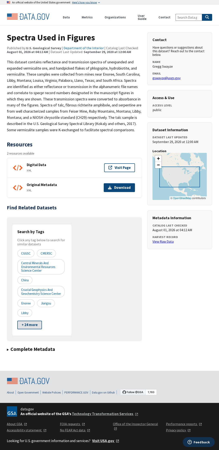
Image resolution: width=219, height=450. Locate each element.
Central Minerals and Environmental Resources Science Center (38, 267)
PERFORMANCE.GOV (76, 392)
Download (122, 187)
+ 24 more (30, 324)
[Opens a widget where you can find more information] (199, 442)
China (25, 280)
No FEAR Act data (73, 430)
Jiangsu (46, 303)
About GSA (15, 424)
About (10, 392)
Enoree (26, 303)
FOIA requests (70, 424)
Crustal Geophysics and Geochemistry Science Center (41, 291)
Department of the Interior (84, 48)
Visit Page (123, 167)
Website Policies (51, 392)
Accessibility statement (24, 430)
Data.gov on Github (103, 392)
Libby (24, 313)
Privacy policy (176, 430)
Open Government (28, 392)
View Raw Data (163, 241)
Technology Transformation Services (103, 413)
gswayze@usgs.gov (166, 78)
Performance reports (182, 424)
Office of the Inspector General (135, 424)
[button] (158, 158)
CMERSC (46, 253)
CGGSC (26, 253)
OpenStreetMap (182, 198)
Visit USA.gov (103, 440)
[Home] (28, 17)
